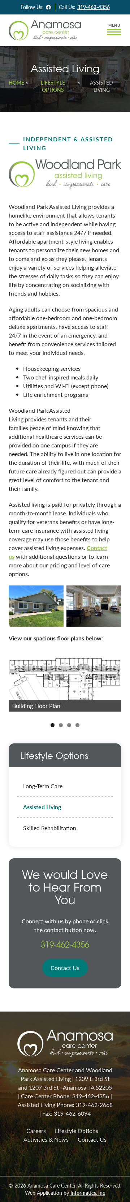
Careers (36, 1130)
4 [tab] (77, 725)
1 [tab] (53, 725)
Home (16, 82)
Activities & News (46, 1139)
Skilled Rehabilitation (49, 828)
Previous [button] (17, 681)
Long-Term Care (42, 786)
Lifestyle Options (53, 86)
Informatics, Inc (87, 1192)
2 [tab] (61, 725)
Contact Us (65, 967)
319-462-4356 (93, 7)
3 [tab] (69, 725)
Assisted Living (42, 807)
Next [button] (112, 681)
